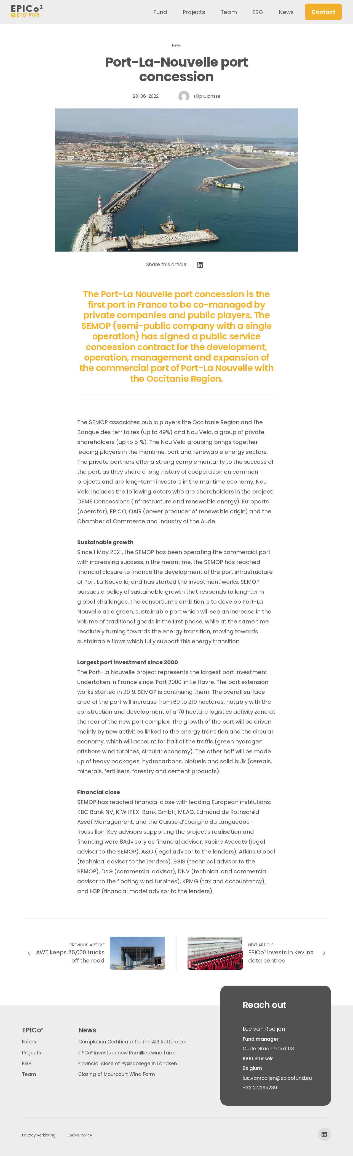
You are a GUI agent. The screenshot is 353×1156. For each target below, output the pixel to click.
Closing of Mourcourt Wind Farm (116, 1074)
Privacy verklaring (38, 1135)
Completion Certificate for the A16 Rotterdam (132, 1041)
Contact (323, 12)
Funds (29, 1041)
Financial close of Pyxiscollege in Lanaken (127, 1063)
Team (229, 12)
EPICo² (33, 1030)
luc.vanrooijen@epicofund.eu (277, 1078)
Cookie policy (79, 1135)
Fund (160, 12)
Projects (194, 12)
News (286, 12)
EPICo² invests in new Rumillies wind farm (127, 1052)
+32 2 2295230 (260, 1087)
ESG (257, 12)
